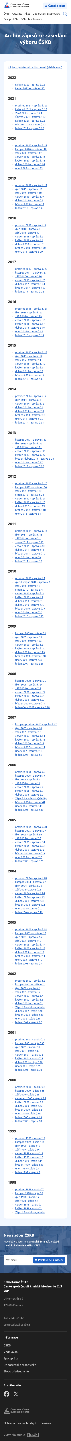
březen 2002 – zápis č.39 (29, 1014)
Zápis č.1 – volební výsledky (31, 798)
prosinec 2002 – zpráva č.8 (30, 980)
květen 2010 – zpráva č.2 (29, 597)
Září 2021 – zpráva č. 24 (28, 113)
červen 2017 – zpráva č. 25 (30, 280)
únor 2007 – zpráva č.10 (28, 751)
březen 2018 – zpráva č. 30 (30, 247)
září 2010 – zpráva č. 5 (27, 585)
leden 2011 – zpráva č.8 (28, 561)
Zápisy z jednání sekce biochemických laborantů (35, 67)
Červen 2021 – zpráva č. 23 (30, 116)
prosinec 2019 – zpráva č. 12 (31, 185)
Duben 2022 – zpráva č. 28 (30, 84)
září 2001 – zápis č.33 (27, 1050)
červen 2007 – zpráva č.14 (30, 735)
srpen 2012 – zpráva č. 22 (29, 494)
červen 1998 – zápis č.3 (28, 1204)
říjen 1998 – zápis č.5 (27, 1197)
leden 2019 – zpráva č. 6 (29, 208)
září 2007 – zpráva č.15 (28, 732)
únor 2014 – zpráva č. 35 (29, 418)
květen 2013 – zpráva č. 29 (30, 454)
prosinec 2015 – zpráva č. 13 (31, 352)
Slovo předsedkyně (16, 1371)
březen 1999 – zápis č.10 (29, 1164)
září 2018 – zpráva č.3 (27, 232)
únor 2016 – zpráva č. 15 (29, 331)
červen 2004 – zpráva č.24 (30, 893)
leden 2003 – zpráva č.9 (28, 963)
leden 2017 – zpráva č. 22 (29, 291)
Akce (27, 13)
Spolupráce (11, 1358)
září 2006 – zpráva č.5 (27, 783)
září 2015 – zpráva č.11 (28, 360)
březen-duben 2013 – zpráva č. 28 (34, 458)
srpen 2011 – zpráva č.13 (29, 542)
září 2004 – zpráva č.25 (28, 889)
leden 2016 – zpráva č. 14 (29, 335)
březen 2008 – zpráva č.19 (30, 703)
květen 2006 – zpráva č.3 (29, 790)
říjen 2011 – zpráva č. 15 (28, 534)
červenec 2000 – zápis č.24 (30, 1098)
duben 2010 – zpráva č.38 (29, 604)
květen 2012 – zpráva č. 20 (30, 502)
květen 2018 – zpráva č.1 (29, 240)
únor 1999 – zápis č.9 (27, 1168)
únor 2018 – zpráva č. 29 (29, 251)
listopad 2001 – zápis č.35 (29, 1043)
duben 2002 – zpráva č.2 (29, 1003)
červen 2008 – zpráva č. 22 (30, 692)
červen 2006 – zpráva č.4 (29, 787)
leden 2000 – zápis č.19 (28, 1117)
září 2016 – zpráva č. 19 (28, 316)
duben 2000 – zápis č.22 (29, 1105)
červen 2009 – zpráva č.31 (30, 644)
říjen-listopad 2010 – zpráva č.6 (32, 582)
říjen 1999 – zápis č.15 (27, 1145)
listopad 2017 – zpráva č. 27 (31, 272)
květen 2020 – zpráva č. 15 (30, 160)
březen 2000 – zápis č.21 (29, 1109)
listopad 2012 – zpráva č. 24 (31, 487)
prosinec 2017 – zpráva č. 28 (31, 268)
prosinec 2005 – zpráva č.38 (31, 827)
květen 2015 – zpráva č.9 (29, 367)
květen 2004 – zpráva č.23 (30, 897)
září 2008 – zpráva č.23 (28, 688)
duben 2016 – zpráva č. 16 (30, 327)
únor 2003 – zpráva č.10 (28, 959)
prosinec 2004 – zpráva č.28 (31, 878)
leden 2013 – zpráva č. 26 (29, 466)
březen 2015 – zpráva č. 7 (29, 375)
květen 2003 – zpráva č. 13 (30, 948)
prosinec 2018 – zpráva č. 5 (30, 225)
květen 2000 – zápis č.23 (29, 1102)
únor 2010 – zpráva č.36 (28, 612)
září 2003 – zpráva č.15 (28, 940)
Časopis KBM (11, 19)
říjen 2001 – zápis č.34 (27, 1047)
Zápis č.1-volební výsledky (30, 1007)
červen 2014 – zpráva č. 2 (29, 403)
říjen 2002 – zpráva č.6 (27, 988)
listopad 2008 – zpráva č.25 (30, 680)
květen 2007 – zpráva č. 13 (30, 739)
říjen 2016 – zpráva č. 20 (28, 312)
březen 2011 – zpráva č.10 (30, 553)
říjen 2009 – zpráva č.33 (28, 637)
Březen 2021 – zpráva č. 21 (30, 124)
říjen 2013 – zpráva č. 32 (28, 443)
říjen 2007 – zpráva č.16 (28, 728)
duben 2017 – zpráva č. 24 (30, 284)
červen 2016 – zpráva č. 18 (30, 320)
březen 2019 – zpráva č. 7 (29, 204)
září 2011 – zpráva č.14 (28, 538)
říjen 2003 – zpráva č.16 (28, 937)
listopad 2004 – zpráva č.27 (30, 882)
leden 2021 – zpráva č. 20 (29, 128)
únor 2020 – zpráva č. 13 (29, 168)
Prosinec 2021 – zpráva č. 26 (31, 105)
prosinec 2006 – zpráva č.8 (30, 771)
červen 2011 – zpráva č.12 (30, 546)
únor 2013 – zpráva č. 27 (29, 462)
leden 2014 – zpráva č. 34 (29, 422)
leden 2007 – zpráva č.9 (28, 754)
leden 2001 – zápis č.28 (28, 1069)
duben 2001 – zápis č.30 (29, 1062)
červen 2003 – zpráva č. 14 (30, 944)
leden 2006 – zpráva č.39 (29, 809)
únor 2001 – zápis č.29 (28, 1066)
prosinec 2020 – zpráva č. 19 (31, 145)
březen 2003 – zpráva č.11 (30, 956)
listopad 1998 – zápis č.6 (29, 1193)
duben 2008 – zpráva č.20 (29, 699)
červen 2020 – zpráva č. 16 (30, 156)
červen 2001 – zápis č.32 (29, 1054)
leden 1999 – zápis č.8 (27, 1172)
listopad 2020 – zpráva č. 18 (31, 149)
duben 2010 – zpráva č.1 (29, 601)
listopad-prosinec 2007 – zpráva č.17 (36, 724)
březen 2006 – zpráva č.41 (30, 802)
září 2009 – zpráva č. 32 (28, 640)
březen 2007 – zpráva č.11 (30, 747)
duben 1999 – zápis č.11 (29, 1161)
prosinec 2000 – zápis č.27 (30, 1087)
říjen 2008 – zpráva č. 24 (28, 684)
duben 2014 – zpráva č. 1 (29, 407)
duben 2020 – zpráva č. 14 (30, 164)
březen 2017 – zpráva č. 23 (30, 287)
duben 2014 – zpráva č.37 (29, 411)
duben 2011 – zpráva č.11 (29, 549)
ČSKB (7, 1345)
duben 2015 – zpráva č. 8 (29, 371)
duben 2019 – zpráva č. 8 (29, 200)
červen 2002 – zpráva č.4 (29, 995)
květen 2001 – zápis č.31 (29, 1058)
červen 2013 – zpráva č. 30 (30, 451)
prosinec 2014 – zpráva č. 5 (30, 396)
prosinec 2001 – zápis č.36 (30, 1039)
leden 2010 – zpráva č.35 (29, 616)
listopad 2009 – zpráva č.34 (30, 633)
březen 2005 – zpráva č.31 (30, 853)
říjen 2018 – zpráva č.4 (27, 229)
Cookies (45, 1423)
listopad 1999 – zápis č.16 (29, 1142)
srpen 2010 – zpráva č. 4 (29, 589)
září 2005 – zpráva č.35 (28, 838)
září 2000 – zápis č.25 (27, 1094)
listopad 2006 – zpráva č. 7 (30, 775)
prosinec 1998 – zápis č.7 (29, 1189)
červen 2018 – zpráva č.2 (29, 236)
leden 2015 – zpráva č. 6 (29, 378)
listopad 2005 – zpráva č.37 (30, 830)
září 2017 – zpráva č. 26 (28, 276)
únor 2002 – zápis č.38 (28, 1018)
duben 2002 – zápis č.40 (29, 1011)
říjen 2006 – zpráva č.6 (27, 779)
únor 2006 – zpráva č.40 (28, 806)
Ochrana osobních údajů (20, 1423)
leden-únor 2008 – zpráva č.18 (32, 707)
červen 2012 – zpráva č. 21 (30, 498)
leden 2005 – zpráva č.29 (29, 861)
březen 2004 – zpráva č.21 (30, 904)
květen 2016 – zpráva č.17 (30, 323)
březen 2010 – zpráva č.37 (30, 608)
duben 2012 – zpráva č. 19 (30, 506)
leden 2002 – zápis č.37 (28, 1022)
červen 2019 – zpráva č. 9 (29, 196)
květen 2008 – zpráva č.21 (30, 696)
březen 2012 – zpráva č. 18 (30, 509)
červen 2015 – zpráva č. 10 (30, 363)
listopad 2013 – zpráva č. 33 (31, 439)
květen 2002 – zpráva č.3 (29, 999)
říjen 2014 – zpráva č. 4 (28, 399)
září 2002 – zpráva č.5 (27, 992)
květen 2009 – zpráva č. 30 (30, 648)
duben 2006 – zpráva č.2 (29, 794)
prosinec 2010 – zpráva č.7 (30, 578)
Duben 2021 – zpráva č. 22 (30, 120)
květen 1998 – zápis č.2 (28, 1208)
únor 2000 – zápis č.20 (28, 1113)
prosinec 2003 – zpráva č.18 (31, 929)
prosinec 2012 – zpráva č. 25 (31, 483)
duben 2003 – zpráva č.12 (29, 952)
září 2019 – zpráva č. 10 (28, 192)
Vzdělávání (11, 1351)
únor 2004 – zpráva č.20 (28, 908)
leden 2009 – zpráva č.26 (29, 663)
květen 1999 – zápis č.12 (29, 1157)
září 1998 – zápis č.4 (26, 1200)
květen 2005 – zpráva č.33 (30, 845)
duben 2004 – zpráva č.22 (29, 900)
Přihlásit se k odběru (50, 1260)
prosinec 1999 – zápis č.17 (30, 1138)
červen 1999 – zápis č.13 (29, 1153)
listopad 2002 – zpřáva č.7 (30, 984)
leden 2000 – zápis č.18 (28, 1121)
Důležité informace (31, 19)
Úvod (6, 13)
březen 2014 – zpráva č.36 (30, 415)
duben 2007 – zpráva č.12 (29, 743)
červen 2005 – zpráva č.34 (30, 842)
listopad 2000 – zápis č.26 (29, 1090)
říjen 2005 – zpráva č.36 (28, 834)
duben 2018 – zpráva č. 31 (30, 244)
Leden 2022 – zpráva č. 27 (30, 88)
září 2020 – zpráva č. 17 (28, 153)
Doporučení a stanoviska (46, 13)
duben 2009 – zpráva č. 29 (30, 652)
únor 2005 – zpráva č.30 (28, 857)
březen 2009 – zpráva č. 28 (30, 656)
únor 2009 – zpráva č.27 (28, 659)
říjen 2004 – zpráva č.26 (28, 885)
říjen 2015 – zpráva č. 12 (28, 356)
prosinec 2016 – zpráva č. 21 (31, 308)
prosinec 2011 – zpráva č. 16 (31, 530)
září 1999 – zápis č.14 (27, 1149)
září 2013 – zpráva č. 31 (28, 447)
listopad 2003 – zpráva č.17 (30, 933)
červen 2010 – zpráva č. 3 (29, 593)
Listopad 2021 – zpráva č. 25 (31, 109)
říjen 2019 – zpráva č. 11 (28, 189)
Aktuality (17, 13)
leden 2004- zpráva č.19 (29, 912)
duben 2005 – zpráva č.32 (29, 849)
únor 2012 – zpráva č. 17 (29, 513)
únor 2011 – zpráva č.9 (28, 557)
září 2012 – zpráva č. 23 (28, 491)
